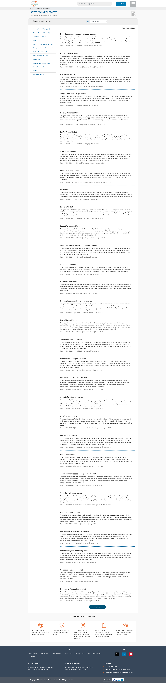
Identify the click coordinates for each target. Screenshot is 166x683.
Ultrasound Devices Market (71, 570)
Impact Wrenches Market (70, 226)
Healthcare (36, 59)
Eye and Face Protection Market (73, 378)
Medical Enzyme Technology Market (75, 551)
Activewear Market (68, 264)
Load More (97, 607)
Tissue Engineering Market (71, 339)
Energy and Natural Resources (42, 48)
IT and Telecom (38, 67)
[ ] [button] (31, 29)
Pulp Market (65, 190)
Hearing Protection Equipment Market (76, 301)
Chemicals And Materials (40, 33)
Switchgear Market (68, 151)
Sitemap (32, 656)
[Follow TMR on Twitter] (117, 653)
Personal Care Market (69, 282)
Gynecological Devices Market (72, 512)
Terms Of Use (32, 654)
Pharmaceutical (38, 74)
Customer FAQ (44, 654)
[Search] (109, 3)
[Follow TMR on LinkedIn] (124, 653)
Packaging (36, 71)
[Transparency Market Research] (34, 3)
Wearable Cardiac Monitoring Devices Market (79, 245)
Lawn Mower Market (68, 320)
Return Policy (68, 654)
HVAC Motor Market (68, 416)
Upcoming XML (97, 654)
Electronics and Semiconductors (43, 44)
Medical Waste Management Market (75, 531)
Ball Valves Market (67, 74)
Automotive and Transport (41, 29)
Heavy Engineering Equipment (42, 63)
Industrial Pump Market (70, 170)
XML (89, 654)
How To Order (56, 654)
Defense (36, 40)
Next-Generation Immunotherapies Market (78, 34)
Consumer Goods (38, 36)
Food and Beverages (39, 55)
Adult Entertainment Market (71, 397)
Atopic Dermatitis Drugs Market (73, 94)
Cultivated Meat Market (70, 53)
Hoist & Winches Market (70, 113)
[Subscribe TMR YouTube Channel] (131, 653)
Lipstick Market (66, 207)
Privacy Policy (80, 654)
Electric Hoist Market (69, 435)
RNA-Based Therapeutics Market (74, 359)
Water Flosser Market (69, 455)
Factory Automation (39, 52)
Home (31, 8)
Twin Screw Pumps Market (71, 493)
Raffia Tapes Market (68, 132)
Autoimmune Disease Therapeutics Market (78, 474)
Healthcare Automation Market (73, 589)
